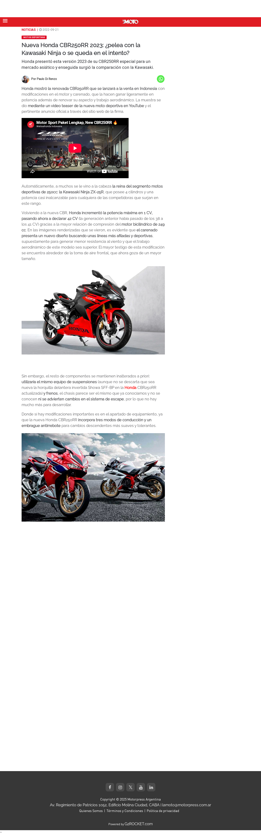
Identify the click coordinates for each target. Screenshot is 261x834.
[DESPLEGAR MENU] (5, 20)
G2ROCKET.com (139, 824)
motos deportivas (34, 37)
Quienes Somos (91, 810)
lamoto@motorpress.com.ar (186, 805)
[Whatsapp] (161, 79)
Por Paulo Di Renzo (44, 79)
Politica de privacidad (163, 810)
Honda (130, 387)
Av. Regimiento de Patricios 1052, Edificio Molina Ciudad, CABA (105, 805)
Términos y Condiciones (124, 810)
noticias (29, 30)
